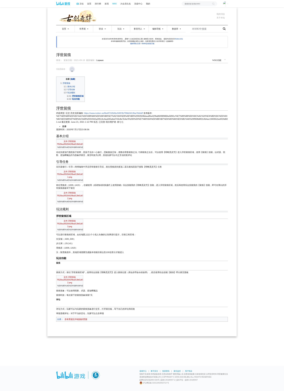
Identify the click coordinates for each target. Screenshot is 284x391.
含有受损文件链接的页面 (75, 319)
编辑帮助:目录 (135, 43)
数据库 (175, 29)
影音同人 (138, 29)
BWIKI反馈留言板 (148, 43)
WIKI (114, 3)
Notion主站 (179, 39)
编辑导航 (156, 29)
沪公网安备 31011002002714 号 (155, 383)
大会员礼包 (125, 3)
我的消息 (221, 14)
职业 (101, 29)
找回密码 (165, 371)
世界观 (82, 29)
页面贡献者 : (61, 69)
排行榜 (98, 3)
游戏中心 (143, 371)
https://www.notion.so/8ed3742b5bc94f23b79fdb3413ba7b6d (112, 113)
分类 (59, 319)
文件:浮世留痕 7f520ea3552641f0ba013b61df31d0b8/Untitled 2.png (76, 196)
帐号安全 (154, 371)
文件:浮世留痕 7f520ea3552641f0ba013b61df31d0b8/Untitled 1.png (76, 174)
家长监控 (177, 371)
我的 (148, 3)
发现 (107, 3)
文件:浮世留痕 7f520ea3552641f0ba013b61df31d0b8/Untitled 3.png (76, 224)
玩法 (119, 29)
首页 (89, 3)
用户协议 (188, 371)
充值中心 (138, 3)
